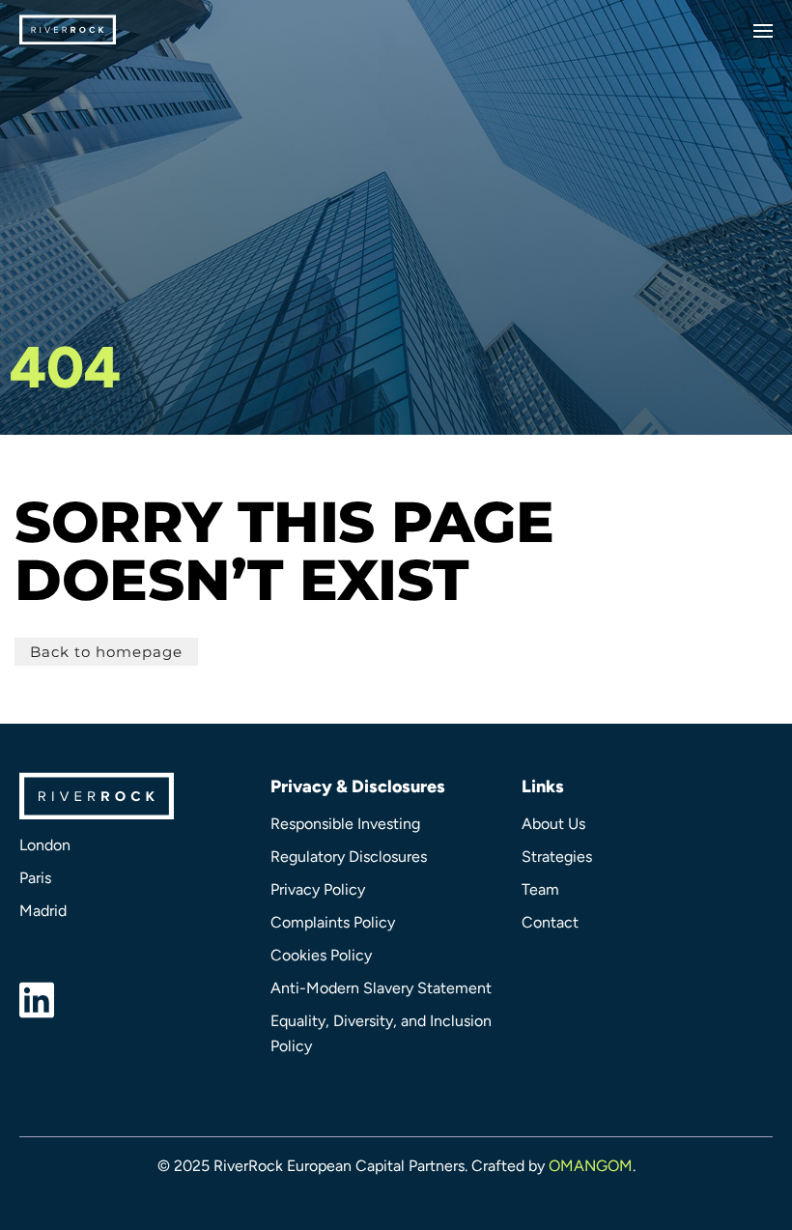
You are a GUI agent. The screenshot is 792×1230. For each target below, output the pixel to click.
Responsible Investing (345, 824)
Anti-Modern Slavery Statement (381, 988)
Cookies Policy (321, 955)
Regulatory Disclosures (348, 856)
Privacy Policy (317, 889)
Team (540, 889)
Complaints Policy (332, 922)
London (45, 845)
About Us (553, 824)
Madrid (43, 910)
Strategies (557, 856)
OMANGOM (591, 1166)
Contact (550, 922)
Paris (35, 878)
